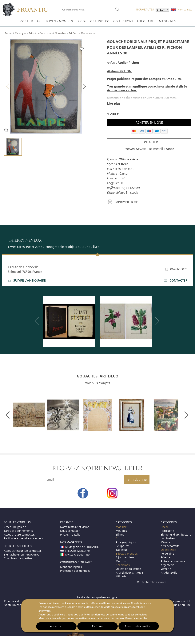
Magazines (167, 21)
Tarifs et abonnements (18, 531)
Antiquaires (146, 21)
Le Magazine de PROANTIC (82, 547)
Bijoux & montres (59, 21)
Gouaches (60, 33)
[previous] (38, 321)
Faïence (165, 557)
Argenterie (167, 565)
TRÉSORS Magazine (77, 550)
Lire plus (113, 103)
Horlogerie (167, 531)
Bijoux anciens (125, 557)
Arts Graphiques (43, 33)
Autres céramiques (173, 561)
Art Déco (73, 33)
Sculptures (122, 546)
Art (39, 21)
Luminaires (168, 538)
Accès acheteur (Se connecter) (23, 550)
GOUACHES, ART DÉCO (97, 376)
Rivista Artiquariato (77, 554)
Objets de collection (128, 569)
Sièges (120, 534)
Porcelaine (167, 553)
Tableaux (121, 550)
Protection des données (75, 570)
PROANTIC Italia (70, 534)
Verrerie (166, 569)
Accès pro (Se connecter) (19, 534)
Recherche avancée (154, 582)
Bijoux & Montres (127, 553)
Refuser (97, 626)
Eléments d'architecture (176, 534)
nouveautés (145, 9)
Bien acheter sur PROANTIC (21, 554)
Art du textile (169, 572)
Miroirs (165, 542)
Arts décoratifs (170, 546)
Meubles (121, 531)
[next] (156, 321)
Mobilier (26, 21)
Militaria (121, 576)
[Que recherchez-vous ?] (117, 9)
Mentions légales (71, 567)
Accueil (9, 33)
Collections (123, 21)
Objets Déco (99, 21)
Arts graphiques (126, 542)
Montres (121, 561)
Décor (81, 21)
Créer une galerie (15, 527)
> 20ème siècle (87, 33)
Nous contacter (70, 531)
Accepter (56, 626)
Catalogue (20, 33)
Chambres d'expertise (18, 558)
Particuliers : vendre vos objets (23, 538)
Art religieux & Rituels (130, 572)
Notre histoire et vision (74, 527)
